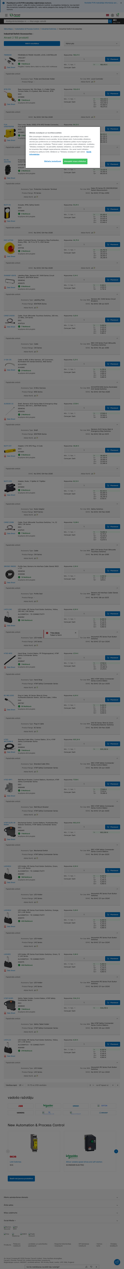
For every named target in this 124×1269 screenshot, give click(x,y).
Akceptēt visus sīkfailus (75, 161)
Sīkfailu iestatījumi (52, 161)
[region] (63, 147)
